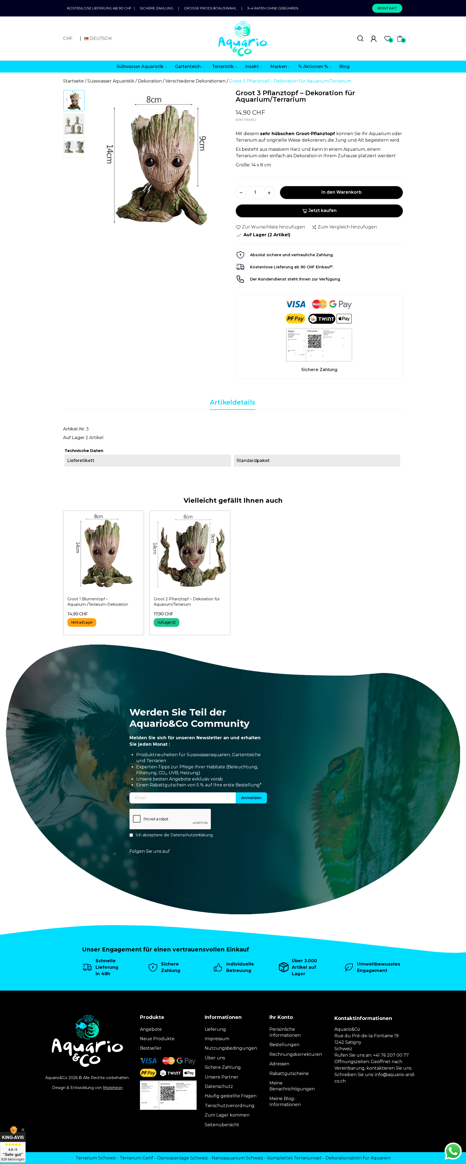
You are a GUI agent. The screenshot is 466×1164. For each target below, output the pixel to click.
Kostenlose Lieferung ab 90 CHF (100, 8)
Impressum (217, 1038)
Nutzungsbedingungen (231, 1048)
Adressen (279, 1063)
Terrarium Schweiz (96, 1157)
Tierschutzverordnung (230, 1105)
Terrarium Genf (136, 1157)
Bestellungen (284, 1044)
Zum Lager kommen (227, 1115)
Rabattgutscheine (289, 1073)
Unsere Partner (221, 1077)
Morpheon (113, 1087)
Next (219, 162)
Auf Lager (73, 437)
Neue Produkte (157, 1038)
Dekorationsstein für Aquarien (357, 1157)
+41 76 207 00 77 (391, 1055)
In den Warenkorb (341, 192)
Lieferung (215, 1029)
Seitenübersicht (222, 1124)
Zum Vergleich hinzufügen (347, 227)
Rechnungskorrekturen (295, 1054)
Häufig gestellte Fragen (230, 1095)
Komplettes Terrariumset (294, 1157)
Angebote (151, 1029)
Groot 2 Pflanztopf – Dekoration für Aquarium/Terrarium (187, 602)
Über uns (215, 1057)
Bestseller (151, 1048)
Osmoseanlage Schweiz (182, 1157)
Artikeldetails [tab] (232, 402)
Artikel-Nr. (74, 429)
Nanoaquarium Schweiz (237, 1157)
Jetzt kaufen (323, 210)
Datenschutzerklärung (191, 835)
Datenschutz (219, 1086)
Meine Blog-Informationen (285, 1101)
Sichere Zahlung (156, 8)
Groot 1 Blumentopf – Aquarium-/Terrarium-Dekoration (97, 602)
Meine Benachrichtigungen (292, 1085)
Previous (100, 162)
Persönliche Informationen (285, 1032)
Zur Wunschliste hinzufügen (273, 227)
